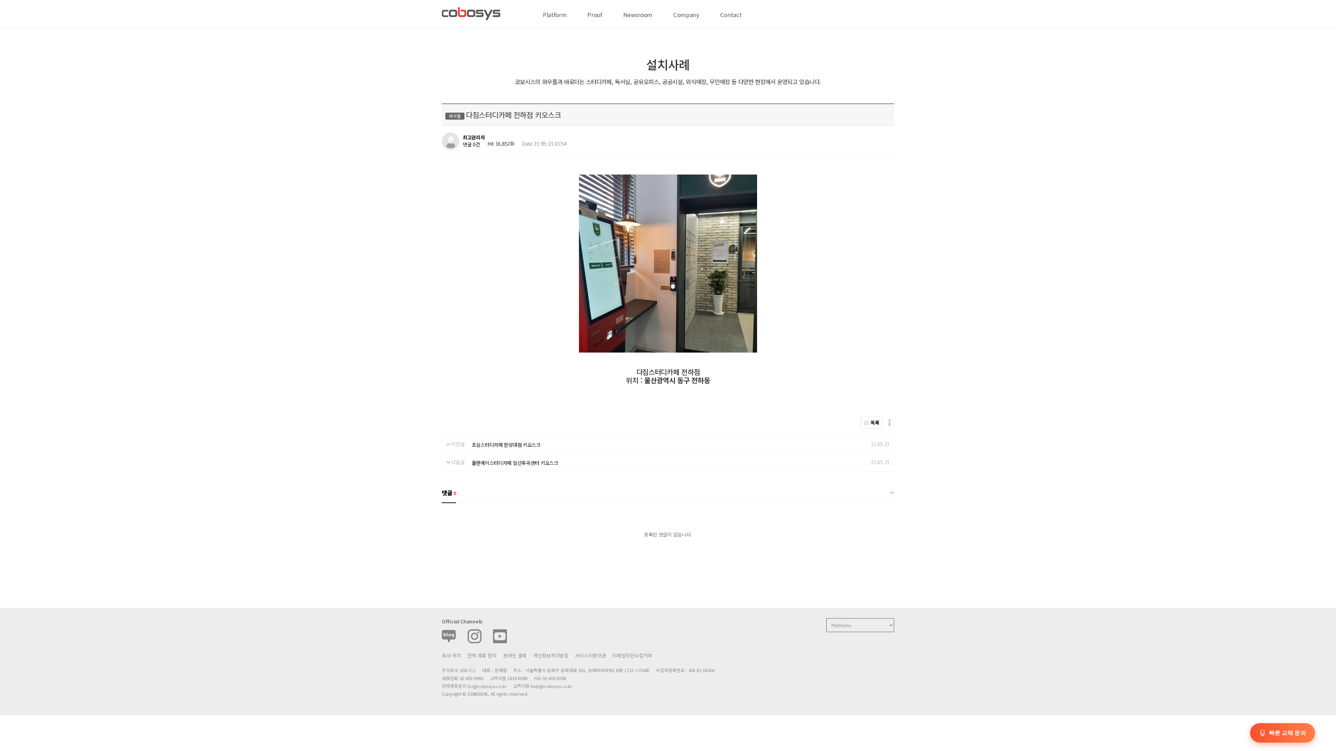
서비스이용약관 (590, 655)
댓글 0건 (471, 144)
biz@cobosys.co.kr (487, 686)
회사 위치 (451, 655)
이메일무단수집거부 (632, 655)
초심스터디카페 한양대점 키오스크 (506, 444)
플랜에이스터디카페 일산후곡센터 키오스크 (515, 462)
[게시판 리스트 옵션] (889, 422)
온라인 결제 (514, 655)
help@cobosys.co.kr (551, 686)
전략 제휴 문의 (481, 655)
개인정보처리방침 (550, 655)
